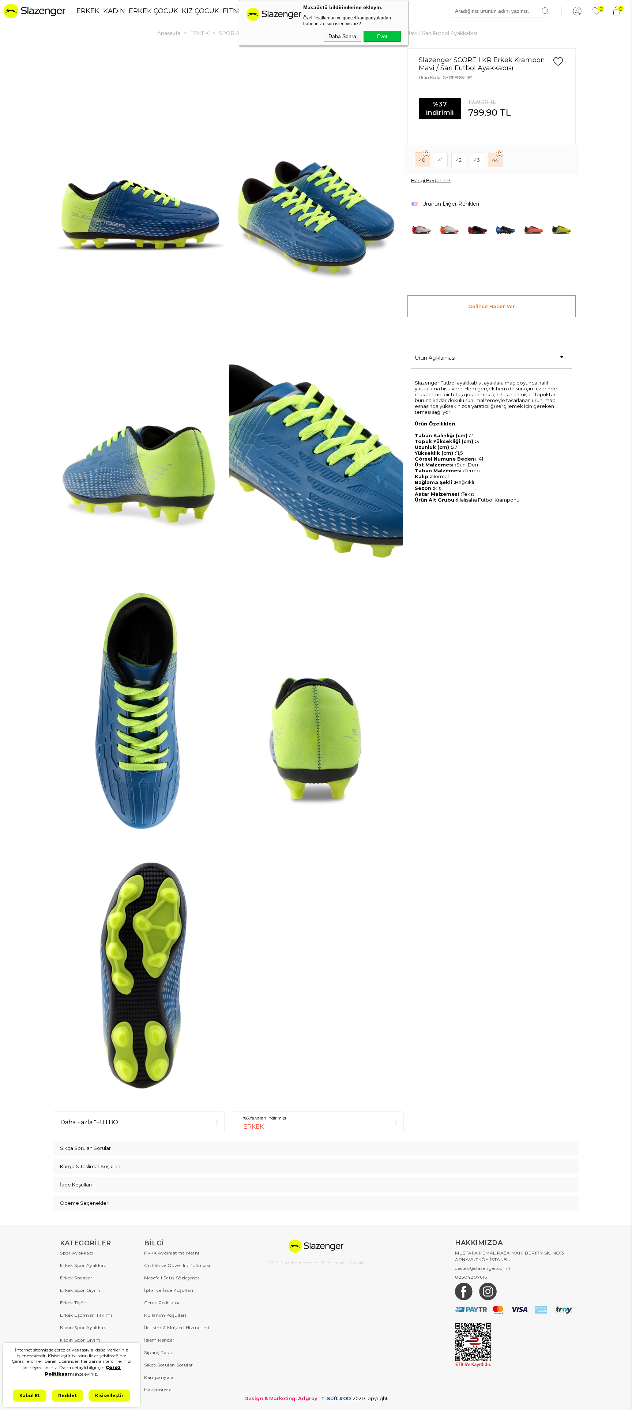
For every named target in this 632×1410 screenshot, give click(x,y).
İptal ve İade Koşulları (168, 1290)
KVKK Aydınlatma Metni (171, 1253)
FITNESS (237, 11)
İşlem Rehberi (160, 1340)
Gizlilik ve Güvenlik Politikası (177, 1265)
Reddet (67, 1395)
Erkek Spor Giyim (80, 1290)
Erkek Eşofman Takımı (86, 1315)
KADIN (114, 11)
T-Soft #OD (336, 1398)
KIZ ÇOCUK (200, 11)
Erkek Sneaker (76, 1277)
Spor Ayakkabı (77, 1253)
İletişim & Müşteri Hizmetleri (177, 1327)
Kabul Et (29, 1395)
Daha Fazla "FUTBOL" (92, 1122)
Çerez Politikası (161, 1302)
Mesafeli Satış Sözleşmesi (172, 1277)
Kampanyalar (160, 1377)
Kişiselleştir (109, 1395)
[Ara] (545, 11)
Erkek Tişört (73, 1302)
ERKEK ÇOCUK (153, 11)
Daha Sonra (342, 36)
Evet (382, 36)
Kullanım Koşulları (165, 1315)
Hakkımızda (158, 1389)
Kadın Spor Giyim (80, 1340)
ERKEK (87, 11)
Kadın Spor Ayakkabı (84, 1327)
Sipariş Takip (159, 1352)
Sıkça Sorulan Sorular (168, 1365)
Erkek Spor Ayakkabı (84, 1265)
